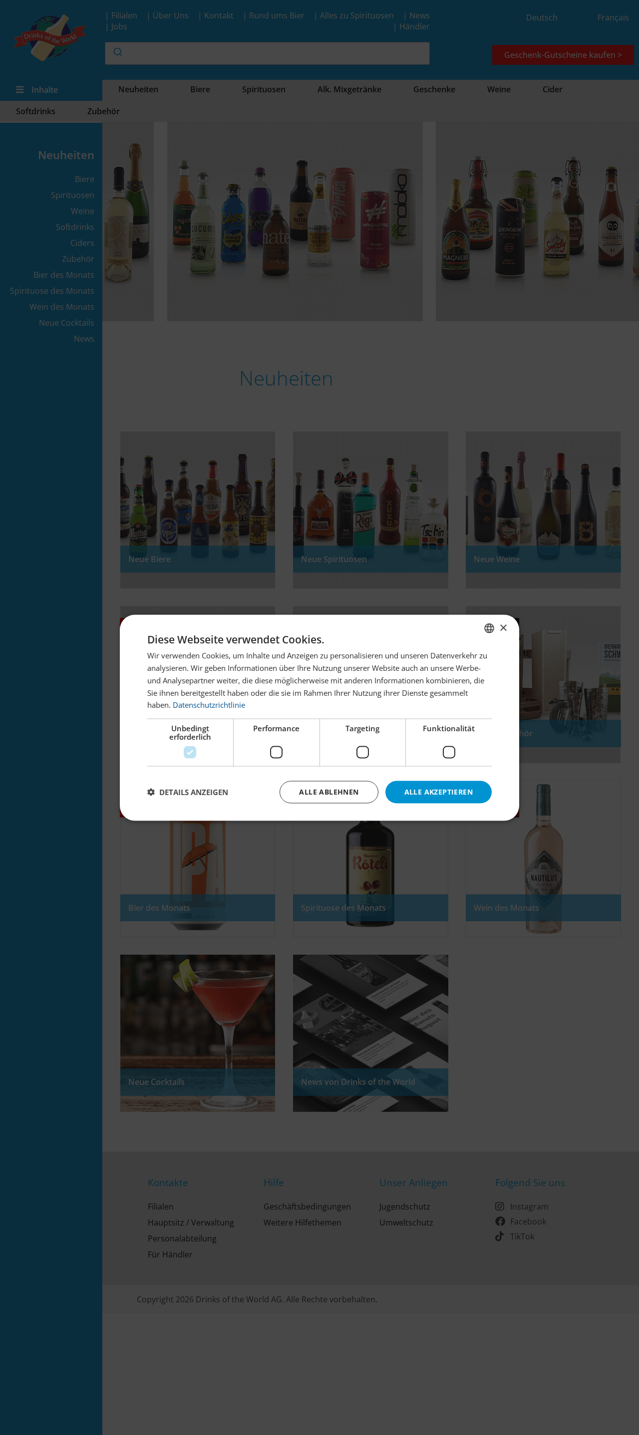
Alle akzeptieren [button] (438, 791)
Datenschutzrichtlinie (209, 704)
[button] (187, 792)
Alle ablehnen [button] (328, 791)
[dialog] (319, 717)
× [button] (503, 627)
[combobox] (489, 628)
